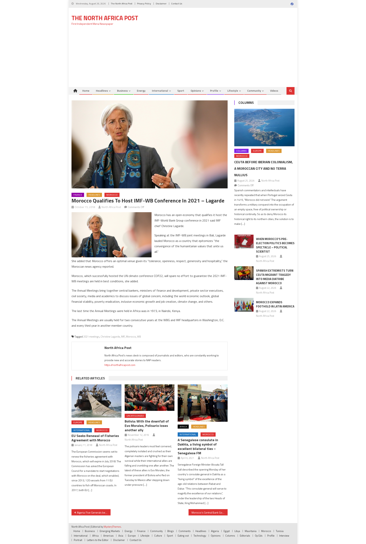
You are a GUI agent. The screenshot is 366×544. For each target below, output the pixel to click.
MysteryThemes (112, 527)
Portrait (78, 540)
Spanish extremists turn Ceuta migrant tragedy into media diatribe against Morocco (274, 276)
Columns (246, 102)
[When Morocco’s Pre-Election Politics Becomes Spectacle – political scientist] (244, 241)
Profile (214, 91)
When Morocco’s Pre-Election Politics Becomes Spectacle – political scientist (275, 245)
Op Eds (258, 536)
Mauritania (250, 531)
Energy (141, 91)
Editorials (245, 536)
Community (254, 91)
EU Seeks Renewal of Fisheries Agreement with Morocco (95, 438)
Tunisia (279, 531)
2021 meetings (91, 336)
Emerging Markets (110, 531)
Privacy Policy (144, 3)
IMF (123, 336)
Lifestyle (232, 91)
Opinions (196, 91)
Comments (185, 531)
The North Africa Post (121, 3)
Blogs (170, 531)
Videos (274, 91)
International (160, 91)
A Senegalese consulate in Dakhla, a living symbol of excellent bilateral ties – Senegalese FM (198, 446)
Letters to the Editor (97, 540)
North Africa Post (111, 207)
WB (139, 336)
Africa (183, 426)
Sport (180, 91)
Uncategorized (135, 416)
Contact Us (176, 3)
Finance (77, 195)
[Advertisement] (183, 58)
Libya (237, 531)
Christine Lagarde (110, 336)
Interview (284, 536)
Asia (120, 536)
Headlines (102, 91)
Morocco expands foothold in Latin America (275, 304)
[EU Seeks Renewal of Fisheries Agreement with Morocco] (96, 401)
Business (122, 91)
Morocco (112, 195)
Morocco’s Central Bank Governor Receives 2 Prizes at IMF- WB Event (210, 512)
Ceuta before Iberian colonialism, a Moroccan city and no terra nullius (263, 168)
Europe (77, 422)
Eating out (183, 536)
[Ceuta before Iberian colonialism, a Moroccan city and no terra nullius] (264, 127)
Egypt (227, 531)
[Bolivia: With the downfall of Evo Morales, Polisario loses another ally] (150, 397)
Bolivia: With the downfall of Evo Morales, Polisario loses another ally (147, 426)
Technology (199, 536)
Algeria (215, 531)
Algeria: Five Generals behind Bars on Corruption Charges (94, 512)
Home (85, 91)
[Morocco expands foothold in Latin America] (244, 305)
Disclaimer (161, 3)
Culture (158, 536)
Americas (108, 536)
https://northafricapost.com (119, 365)
